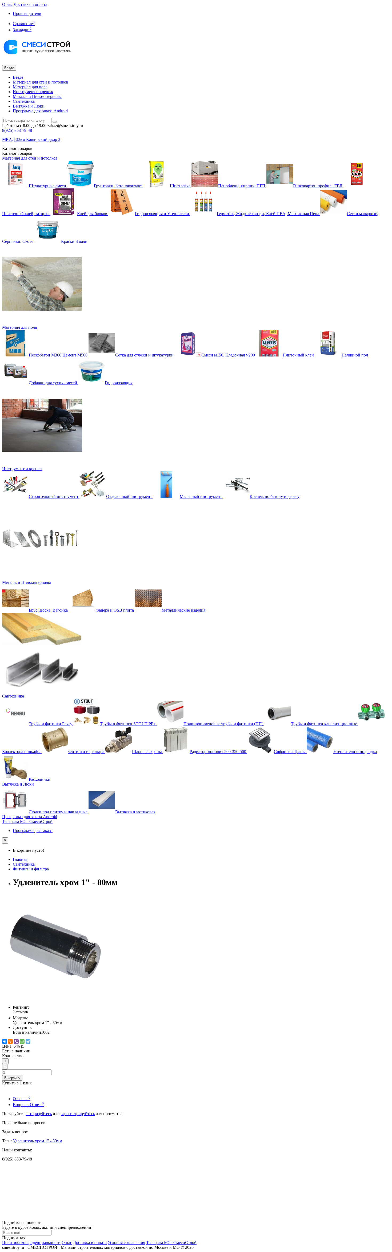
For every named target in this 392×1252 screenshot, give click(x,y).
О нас (7, 4)
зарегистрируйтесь (78, 1113)
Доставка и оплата (30, 4)
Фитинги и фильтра (31, 869)
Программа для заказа (33, 830)
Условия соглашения (126, 1242)
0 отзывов (20, 1012)
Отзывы (21, 1098)
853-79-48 (17, 130)
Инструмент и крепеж (33, 91)
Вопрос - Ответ (28, 1104)
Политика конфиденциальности (31, 1242)
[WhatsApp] (22, 1041)
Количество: (13, 1055)
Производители (27, 13)
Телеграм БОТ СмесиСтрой (27, 821)
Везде (18, 77)
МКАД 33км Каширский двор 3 (31, 139)
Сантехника (24, 101)
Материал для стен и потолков (40, 82)
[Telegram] (28, 1041)
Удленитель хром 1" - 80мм (37, 1141)
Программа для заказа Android (40, 111)
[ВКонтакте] (4, 1041)
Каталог (17, 153)
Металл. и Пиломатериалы (37, 96)
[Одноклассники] (10, 1041)
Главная (20, 859)
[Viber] (16, 1041)
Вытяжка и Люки (29, 106)
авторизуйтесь (39, 1113)
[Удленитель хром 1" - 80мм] (55, 998)
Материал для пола (30, 87)
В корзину (12, 1078)
